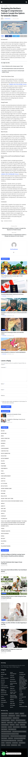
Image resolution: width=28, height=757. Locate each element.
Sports (2, 513)
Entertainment (5, 458)
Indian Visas (4, 726)
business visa (4, 715)
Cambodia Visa (12, 715)
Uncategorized (5, 533)
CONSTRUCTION (4, 450)
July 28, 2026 (4, 652)
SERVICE (3, 503)
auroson (3, 440)
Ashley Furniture (5, 438)
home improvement (6, 476)
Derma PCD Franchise (20, 720)
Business (3, 443)
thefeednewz (7, 18)
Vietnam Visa (14, 745)
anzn (2, 435)
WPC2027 (3, 538)
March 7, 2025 (10, 296)
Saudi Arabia (4, 738)
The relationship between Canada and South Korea (13, 68)
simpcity (3, 506)
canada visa (23, 715)
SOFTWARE (3, 511)
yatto (2, 543)
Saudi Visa (10, 738)
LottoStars (4, 483)
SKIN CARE (3, 508)
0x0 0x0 (2, 430)
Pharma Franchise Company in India (18, 735)
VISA (19, 745)
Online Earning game (6, 488)
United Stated (22, 742)
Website (3, 395)
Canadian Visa (16, 717)
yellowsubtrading (5, 546)
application (11, 713)
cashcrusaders (5, 448)
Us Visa (8, 745)
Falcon (2, 461)
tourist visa (20, 740)
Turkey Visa (8, 742)
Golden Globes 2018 (22, 722)
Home (2, 5)
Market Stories (16, 726)
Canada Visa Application (6, 717)
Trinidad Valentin (5, 531)
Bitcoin (16, 713)
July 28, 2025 (10, 277)
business (22, 713)
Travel (9, 5)
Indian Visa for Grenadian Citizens (14, 414)
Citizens (12, 720)
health (17, 724)
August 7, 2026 (4, 573)
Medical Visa (23, 726)
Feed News (11, 754)
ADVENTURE (3, 433)
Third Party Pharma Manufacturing (9, 740)
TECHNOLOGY (4, 518)
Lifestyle (5, 5)
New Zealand (4, 729)
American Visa (4, 713)
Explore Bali (9, 722)
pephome (3, 493)
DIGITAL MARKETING (5, 453)
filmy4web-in (4, 468)
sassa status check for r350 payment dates (12, 501)
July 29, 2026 (4, 626)
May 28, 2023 (10, 422)
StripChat (3, 516)
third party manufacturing (19, 738)
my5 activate (4, 486)
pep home (3, 491)
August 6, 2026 (4, 599)
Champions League (5, 720)
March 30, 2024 (16, 18)
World (2, 536)
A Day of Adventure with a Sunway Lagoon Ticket (12, 66)
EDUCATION (3, 455)
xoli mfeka (3, 541)
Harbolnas (12, 724)
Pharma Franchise (5, 735)
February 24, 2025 (11, 335)
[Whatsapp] (3, 753)
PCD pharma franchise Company (19, 731)
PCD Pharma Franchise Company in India (10, 733)
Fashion (3, 463)
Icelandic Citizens (8, 220)
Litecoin (10, 726)
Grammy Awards (5, 724)
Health (2, 473)
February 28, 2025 (11, 315)
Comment (3, 367)
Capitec (3, 446)
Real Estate (4, 496)
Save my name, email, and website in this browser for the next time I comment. (14, 402)
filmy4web (3, 466)
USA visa (3, 745)
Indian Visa (22, 724)
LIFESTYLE (3, 481)
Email (2, 389)
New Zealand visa (12, 729)
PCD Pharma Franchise (6, 731)
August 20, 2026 (4, 565)
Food (2, 471)
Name (3, 383)
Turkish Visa (15, 742)
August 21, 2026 (4, 557)
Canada (17, 715)
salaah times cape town (7, 498)
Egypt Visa (4, 722)
